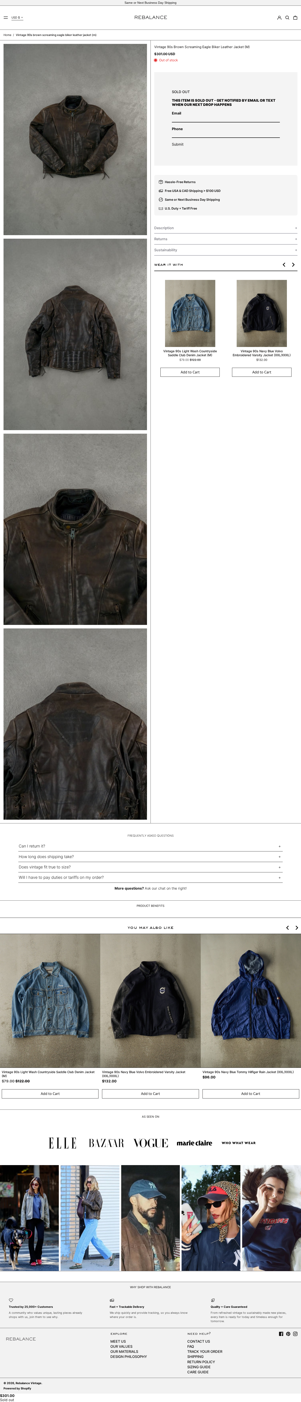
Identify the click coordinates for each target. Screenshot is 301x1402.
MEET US (118, 1341)
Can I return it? (32, 846)
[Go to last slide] (284, 264)
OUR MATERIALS (124, 1351)
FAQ (190, 1346)
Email (176, 113)
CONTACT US (198, 1341)
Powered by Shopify (17, 1388)
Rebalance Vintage (28, 1383)
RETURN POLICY (201, 1362)
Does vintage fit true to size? (45, 867)
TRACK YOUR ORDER (204, 1351)
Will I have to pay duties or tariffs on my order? (61, 877)
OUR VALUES (121, 1346)
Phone (177, 129)
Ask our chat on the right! (166, 888)
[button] (287, 18)
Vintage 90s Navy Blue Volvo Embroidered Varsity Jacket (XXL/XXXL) (262, 353)
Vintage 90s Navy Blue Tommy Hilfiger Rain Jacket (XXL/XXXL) (248, 1072)
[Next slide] (293, 264)
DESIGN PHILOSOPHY (128, 1356)
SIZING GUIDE (199, 1367)
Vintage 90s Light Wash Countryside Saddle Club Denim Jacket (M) (190, 353)
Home (7, 35)
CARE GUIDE (198, 1372)
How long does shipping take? (46, 856)
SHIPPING (195, 1356)
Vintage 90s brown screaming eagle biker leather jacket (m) (56, 35)
